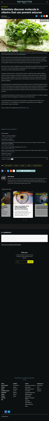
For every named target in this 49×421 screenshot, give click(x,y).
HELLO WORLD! (4, 385)
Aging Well (27, 400)
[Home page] (24, 2)
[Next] (46, 204)
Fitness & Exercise (29, 404)
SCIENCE (15, 383)
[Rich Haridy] (3, 178)
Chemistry (15, 389)
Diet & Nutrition (28, 402)
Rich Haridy (11, 176)
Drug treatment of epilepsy (7, 139)
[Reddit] (44, 16)
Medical (15, 392)
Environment (16, 385)
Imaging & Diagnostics (30, 392)
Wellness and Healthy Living (29, 398)
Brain (16, 165)
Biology (15, 387)
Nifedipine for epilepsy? (6, 153)
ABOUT (2, 389)
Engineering (39, 385)
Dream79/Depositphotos (21, 54)
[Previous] (3, 204)
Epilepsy (22, 165)
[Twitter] (39, 16)
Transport (39, 390)
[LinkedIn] (42, 16)
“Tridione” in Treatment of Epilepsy (8, 135)
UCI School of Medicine (11, 129)
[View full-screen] (47, 20)
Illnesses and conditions (30, 385)
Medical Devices (28, 394)
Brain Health (27, 387)
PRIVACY (3, 396)
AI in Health (27, 390)
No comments (27, 170)
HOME (2, 383)
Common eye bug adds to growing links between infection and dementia (23, 207)
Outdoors (39, 389)
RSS (2, 399)
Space (14, 396)
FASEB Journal (25, 107)
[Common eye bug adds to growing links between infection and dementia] (24, 197)
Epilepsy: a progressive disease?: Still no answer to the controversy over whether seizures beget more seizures (24, 150)
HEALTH (27, 383)
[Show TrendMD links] (46, 158)
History (14, 390)
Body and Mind (4, 6)
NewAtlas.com (40, 383)
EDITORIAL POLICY (5, 390)
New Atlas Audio (37, 165)
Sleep (26, 406)
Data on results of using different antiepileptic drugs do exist (14, 146)
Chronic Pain (39, 194)
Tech (38, 387)
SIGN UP (3, 387)
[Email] (47, 16)
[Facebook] (37, 16)
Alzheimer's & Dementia (20, 193)
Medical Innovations (29, 389)
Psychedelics (28, 396)
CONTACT (3, 397)
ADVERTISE (3, 392)
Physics (15, 394)
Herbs (29, 165)
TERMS (2, 394)
